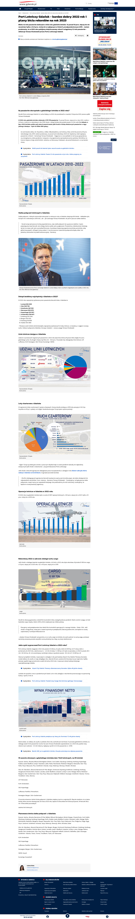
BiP (20, 892)
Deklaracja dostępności (25, 890)
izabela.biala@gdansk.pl (33, 867)
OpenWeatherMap (32, 895)
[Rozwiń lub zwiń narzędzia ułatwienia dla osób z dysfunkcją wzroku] (107, 916)
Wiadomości (25, 13)
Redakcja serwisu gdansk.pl (26, 888)
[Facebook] (47, 916)
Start (19, 13)
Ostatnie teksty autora (32, 870)
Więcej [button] (113, 140)
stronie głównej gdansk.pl (59, 39)
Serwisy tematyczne (107, 9)
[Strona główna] (20, 9)
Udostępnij (81, 35)
